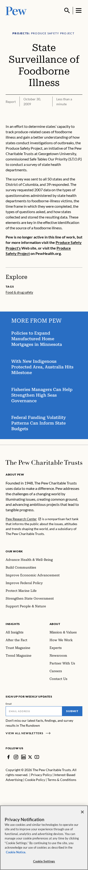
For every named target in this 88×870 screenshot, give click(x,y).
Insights (13, 624)
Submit (72, 711)
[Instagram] (16, 757)
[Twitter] (30, 757)
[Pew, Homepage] (16, 10)
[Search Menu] (67, 10)
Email (9, 703)
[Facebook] (8, 757)
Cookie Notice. (16, 852)
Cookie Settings (44, 861)
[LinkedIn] (23, 757)
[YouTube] (37, 757)
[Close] (82, 812)
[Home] (44, 462)
